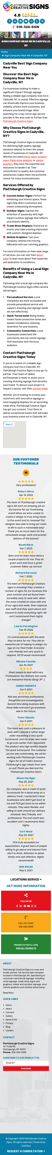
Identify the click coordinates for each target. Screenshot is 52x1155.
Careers (9, 1030)
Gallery (9, 1016)
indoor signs (30, 156)
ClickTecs (26, 1146)
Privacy (9, 1023)
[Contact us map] (26, 1100)
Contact (10, 1012)
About (9, 1008)
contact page (40, 388)
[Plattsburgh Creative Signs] (26, 3)
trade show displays (21, 160)
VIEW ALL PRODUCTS (26, 948)
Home (9, 1005)
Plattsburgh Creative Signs (18, 121)
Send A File (11, 1019)
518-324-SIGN (27, 27)
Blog (8, 1027)
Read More (8, 993)
